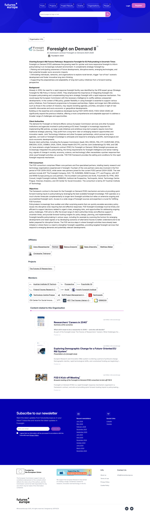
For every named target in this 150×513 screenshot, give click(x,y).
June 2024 (80, 445)
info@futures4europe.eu (125, 475)
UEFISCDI (56, 508)
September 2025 (82, 432)
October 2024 (81, 443)
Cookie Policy (105, 485)
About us (103, 475)
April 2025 (80, 437)
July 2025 (80, 435)
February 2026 (81, 427)
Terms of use (105, 478)
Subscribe (55, 429)
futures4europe (23, 508)
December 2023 (82, 451)
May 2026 (80, 424)
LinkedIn (109, 421)
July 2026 (80, 421)
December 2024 (82, 440)
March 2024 (80, 448)
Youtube (109, 424)
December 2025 (82, 429)
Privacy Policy (34, 435)
